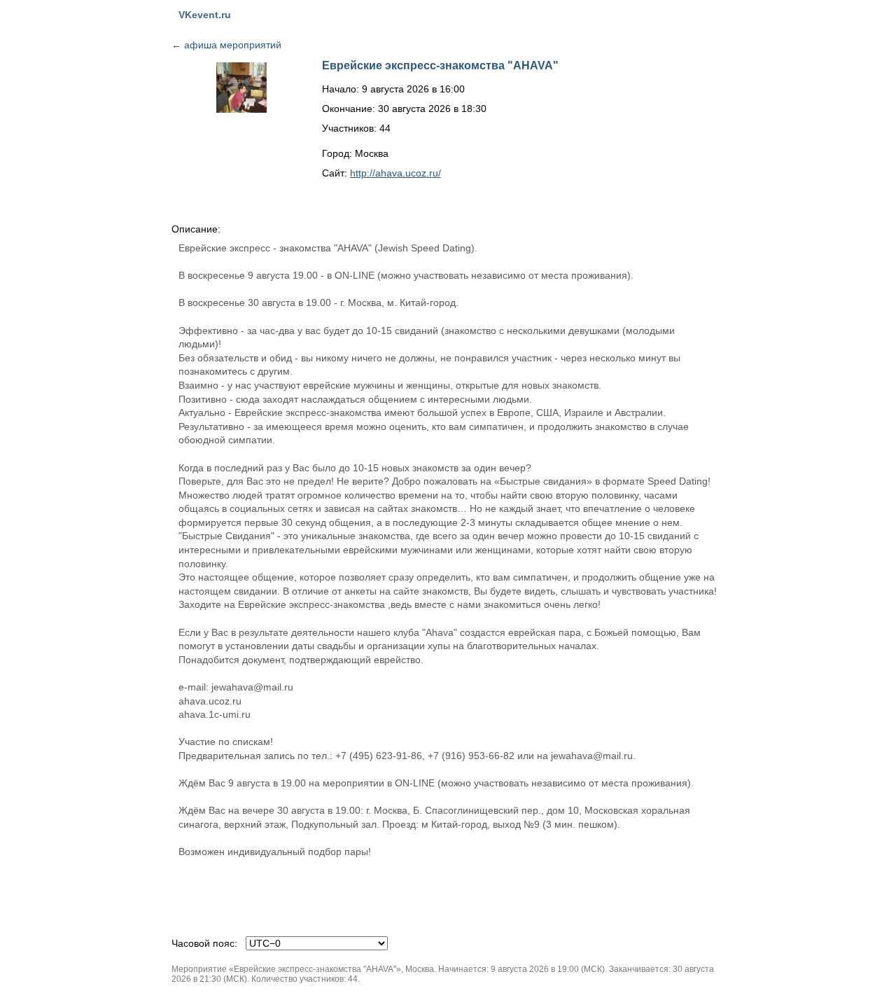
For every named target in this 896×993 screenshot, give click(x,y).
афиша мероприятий (226, 44)
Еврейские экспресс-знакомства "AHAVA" (440, 65)
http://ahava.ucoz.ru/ (395, 173)
